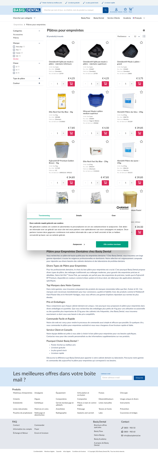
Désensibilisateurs (106, 399)
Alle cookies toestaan (112, 244)
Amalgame (38, 393)
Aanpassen (77, 244)
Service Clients (113, 18)
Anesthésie (60, 409)
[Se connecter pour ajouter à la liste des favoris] (73, 42)
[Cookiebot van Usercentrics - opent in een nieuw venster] (118, 208)
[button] (144, 30)
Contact (16, 425)
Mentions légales (49, 451)
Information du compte (22, 429)
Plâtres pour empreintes (36, 25)
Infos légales (67, 451)
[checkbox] (14, 47)
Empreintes (18, 25)
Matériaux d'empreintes (22, 393)
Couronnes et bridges (128, 413)
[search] (106, 10)
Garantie (58, 451)
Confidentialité (38, 451)
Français (138, 18)
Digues (37, 399)
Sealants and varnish (85, 413)
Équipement (61, 393)
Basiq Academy (100, 439)
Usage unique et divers (129, 399)
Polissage (81, 409)
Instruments (125, 403)
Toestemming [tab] (44, 215)
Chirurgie (124, 393)
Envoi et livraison (41, 433)
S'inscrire (139, 378)
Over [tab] (114, 215)
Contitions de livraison (79, 451)
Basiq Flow (85, 18)
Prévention (124, 409)
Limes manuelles (105, 403)
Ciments (16, 399)
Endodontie (17, 403)
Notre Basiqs (99, 435)
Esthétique (38, 403)
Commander (39, 425)
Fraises (101, 393)
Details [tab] (79, 215)
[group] (57, 83)
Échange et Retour (20, 433)
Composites (82, 399)
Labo (101, 413)
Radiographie (61, 413)
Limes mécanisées (20, 409)
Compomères (61, 399)
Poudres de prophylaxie (22, 413)
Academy (127, 18)
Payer (36, 429)
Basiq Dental (99, 18)
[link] (116, 11)
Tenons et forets (105, 409)
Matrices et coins (41, 409)
